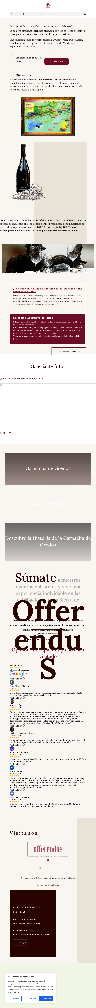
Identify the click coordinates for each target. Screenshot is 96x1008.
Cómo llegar (21, 942)
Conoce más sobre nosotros (69, 351)
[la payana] (5, 432)
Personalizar (15, 998)
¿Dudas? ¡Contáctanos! (48, 633)
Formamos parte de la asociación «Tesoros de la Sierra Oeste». (48, 878)
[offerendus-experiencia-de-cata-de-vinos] (21, 378)
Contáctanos (56, 61)
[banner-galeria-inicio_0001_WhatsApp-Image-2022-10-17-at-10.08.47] (48, 385)
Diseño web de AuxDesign (48, 885)
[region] (30, 988)
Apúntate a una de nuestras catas (30, 59)
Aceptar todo (46, 998)
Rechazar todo (30, 998)
